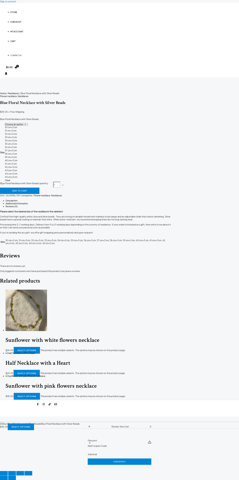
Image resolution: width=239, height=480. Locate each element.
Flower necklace (8, 96)
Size (2, 152)
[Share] (20, 473)
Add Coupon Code (97, 445)
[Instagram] (43, 404)
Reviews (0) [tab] (12, 206)
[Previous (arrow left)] (4, 478)
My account (16, 31)
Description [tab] (11, 200)
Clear (7, 180)
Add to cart (19, 191)
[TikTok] (49, 404)
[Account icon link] (6, 73)
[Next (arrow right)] (12, 478)
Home (3, 93)
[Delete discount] (90, 443)
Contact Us (16, 55)
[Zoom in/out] (4, 473)
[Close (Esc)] (28, 473)
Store (13, 12)
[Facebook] (38, 404)
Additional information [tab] (17, 203)
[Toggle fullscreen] (12, 473)
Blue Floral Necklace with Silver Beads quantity (24, 183)
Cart (13, 41)
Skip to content (8, 1)
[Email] (55, 404)
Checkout (15, 22)
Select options (27, 350)
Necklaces (13, 93)
